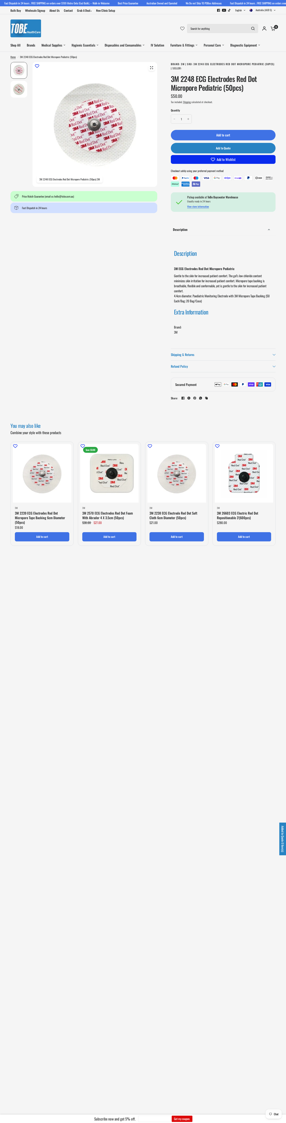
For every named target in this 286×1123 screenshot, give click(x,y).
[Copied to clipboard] (206, 398)
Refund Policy (179, 366)
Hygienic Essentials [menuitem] (83, 45)
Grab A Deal (83, 10)
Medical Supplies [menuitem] (51, 45)
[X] (188, 398)
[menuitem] (16, 10)
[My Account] (264, 28)
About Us (54, 10)
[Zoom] (151, 68)
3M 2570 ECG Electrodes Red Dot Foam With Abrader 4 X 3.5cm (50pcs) (107, 515)
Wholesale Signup (35, 10)
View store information (198, 206)
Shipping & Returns (182, 354)
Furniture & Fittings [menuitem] (182, 45)
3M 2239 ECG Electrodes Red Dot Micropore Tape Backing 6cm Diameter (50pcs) (40, 518)
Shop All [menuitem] (15, 45)
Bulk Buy (15, 10)
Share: (174, 398)
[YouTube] (224, 10)
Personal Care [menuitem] (212, 45)
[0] (272, 28)
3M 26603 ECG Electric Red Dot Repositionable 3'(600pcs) (237, 515)
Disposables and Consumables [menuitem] (123, 45)
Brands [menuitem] (31, 45)
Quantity (175, 110)
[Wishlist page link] (182, 28)
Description (180, 229)
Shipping (187, 102)
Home (13, 57)
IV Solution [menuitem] (157, 45)
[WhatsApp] (200, 398)
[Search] (253, 28)
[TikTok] (229, 10)
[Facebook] (218, 10)
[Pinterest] (194, 398)
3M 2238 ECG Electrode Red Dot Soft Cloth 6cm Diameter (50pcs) (173, 515)
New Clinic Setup (105, 10)
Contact (68, 10)
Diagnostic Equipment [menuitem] (243, 45)
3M (16, 508)
